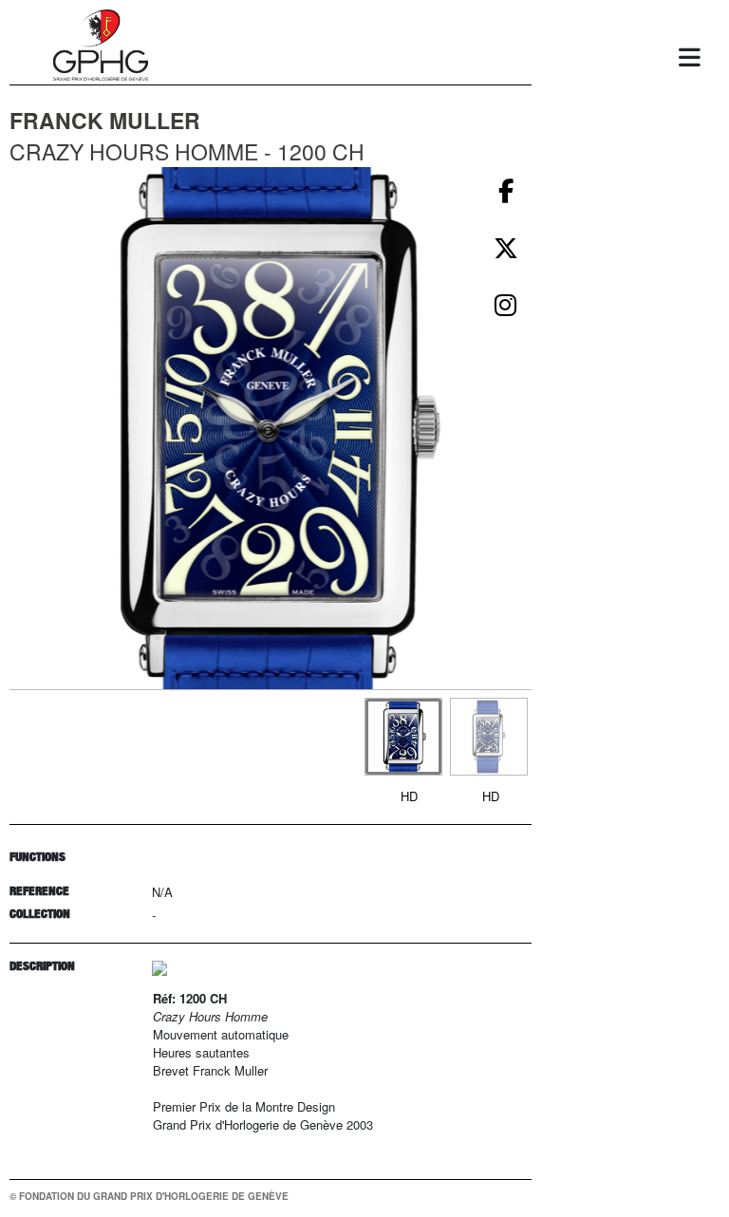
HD (409, 796)
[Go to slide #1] (403, 737)
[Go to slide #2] (489, 737)
